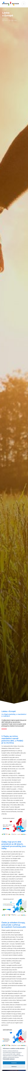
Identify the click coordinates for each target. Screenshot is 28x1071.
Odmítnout (14, 1066)
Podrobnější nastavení (9, 1058)
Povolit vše (14, 1062)
